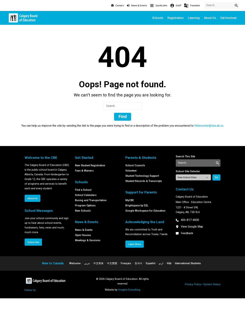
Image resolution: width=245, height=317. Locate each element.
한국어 (138, 263)
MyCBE (129, 200)
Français (126, 263)
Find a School (83, 189)
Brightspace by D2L (136, 205)
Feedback (187, 233)
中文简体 (98, 263)
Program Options (85, 205)
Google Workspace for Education (145, 210)
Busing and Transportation (91, 200)
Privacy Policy (193, 284)
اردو (161, 263)
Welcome (75, 263)
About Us (32, 198)
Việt (169, 263)
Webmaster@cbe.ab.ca (208, 125)
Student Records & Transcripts (143, 181)
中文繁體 (112, 263)
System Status (211, 284)
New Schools (83, 210)
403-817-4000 (190, 220)
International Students (188, 263)
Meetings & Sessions (87, 240)
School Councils (135, 165)
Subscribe (33, 242)
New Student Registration (90, 165)
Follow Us (30, 290)
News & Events (84, 230)
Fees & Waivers (84, 170)
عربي (87, 263)
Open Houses (83, 235)
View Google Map (192, 226)
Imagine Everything (129, 289)
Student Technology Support (142, 175)
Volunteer (131, 170)
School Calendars (85, 195)
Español (150, 263)
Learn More (134, 244)
